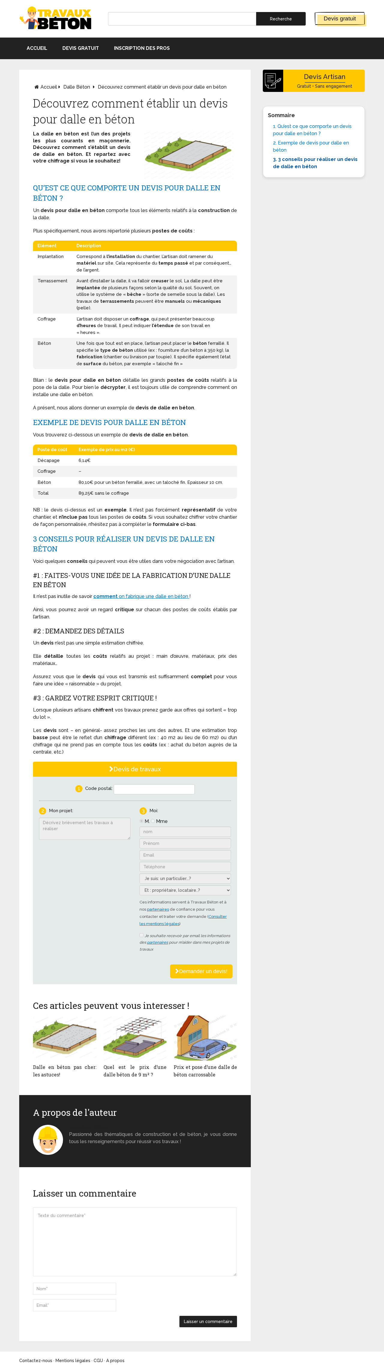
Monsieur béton (88, 1127)
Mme (162, 821)
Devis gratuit (340, 18)
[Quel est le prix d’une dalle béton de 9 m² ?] (135, 1038)
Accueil (37, 48)
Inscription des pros (142, 48)
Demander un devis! (203, 971)
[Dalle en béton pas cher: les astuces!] (64, 1038)
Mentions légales (73, 1360)
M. (147, 821)
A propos (115, 1360)
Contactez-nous (35, 1360)
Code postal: (98, 788)
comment (105, 596)
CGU (98, 1360)
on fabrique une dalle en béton (153, 596)
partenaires (158, 909)
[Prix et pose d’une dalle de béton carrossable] (205, 1038)
